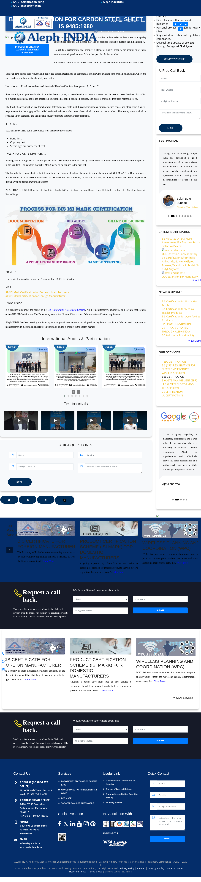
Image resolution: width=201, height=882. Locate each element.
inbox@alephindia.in (31, 847)
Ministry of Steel (114, 793)
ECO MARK (66, 789)
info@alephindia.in (30, 843)
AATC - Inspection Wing (26, 5)
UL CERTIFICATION (172, 381)
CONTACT (106, 31)
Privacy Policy (127, 868)
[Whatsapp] (3, 654)
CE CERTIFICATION (172, 378)
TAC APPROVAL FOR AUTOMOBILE (77, 794)
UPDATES (162, 21)
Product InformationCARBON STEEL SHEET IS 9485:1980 (27, 50)
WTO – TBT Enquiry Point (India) (121, 798)
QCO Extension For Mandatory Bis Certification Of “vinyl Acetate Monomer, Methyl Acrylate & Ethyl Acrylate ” (181, 268)
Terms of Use (95, 871)
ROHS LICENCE (170, 385)
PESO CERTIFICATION (71, 804)
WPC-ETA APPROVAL (173, 359)
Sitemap (141, 868)
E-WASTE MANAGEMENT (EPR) (179, 366)
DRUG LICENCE (68, 799)
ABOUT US (116, 21)
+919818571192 (28, 829)
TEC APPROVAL (170, 374)
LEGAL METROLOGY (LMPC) (178, 370)
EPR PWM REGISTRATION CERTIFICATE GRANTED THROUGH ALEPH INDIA (176, 314)
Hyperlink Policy (78, 871)
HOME (104, 21)
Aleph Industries (113, 2)
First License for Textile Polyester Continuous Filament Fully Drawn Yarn (181, 336)
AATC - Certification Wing (28, 2)
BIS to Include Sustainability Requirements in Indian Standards (178, 325)
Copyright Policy (156, 868)
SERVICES (131, 21)
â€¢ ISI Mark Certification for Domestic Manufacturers (37, 292)
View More (194, 340)
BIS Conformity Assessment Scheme (66, 310)
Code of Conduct (176, 868)
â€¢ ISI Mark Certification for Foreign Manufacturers (36, 296)
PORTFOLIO (147, 21)
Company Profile (174, 59)
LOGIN (119, 31)
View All (196, 280)
